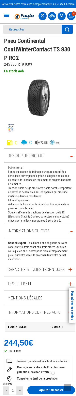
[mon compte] (62, 15)
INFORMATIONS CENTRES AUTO (34, 312)
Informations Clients (29, 230)
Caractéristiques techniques (36, 269)
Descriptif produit (26, 155)
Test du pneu (20, 283)
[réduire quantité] (6, 390)
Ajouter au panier (51, 390)
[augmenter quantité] (19, 390)
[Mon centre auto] (43, 15)
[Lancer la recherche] (67, 29)
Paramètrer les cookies (72, 305)
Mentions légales (25, 297)
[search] (35, 29)
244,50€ (18, 343)
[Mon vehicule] (52, 15)
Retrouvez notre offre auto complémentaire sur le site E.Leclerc (38, 4)
